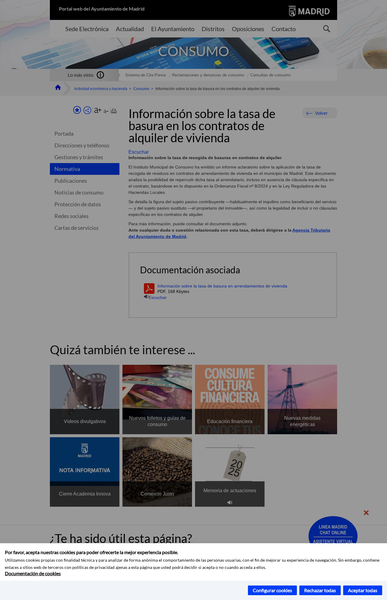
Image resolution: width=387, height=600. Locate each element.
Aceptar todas (362, 590)
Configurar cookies (272, 590)
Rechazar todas (320, 590)
